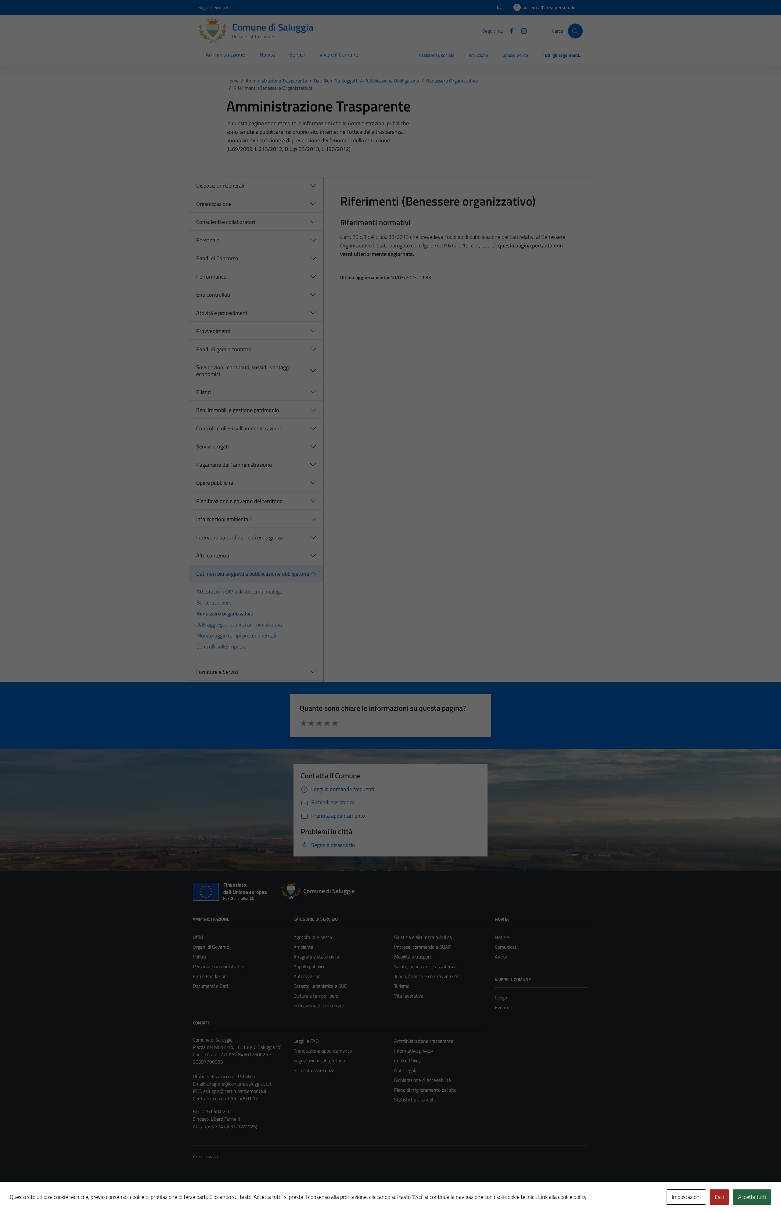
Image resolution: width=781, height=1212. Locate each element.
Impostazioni (686, 1197)
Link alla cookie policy (562, 1197)
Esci (719, 1197)
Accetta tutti (752, 1197)
